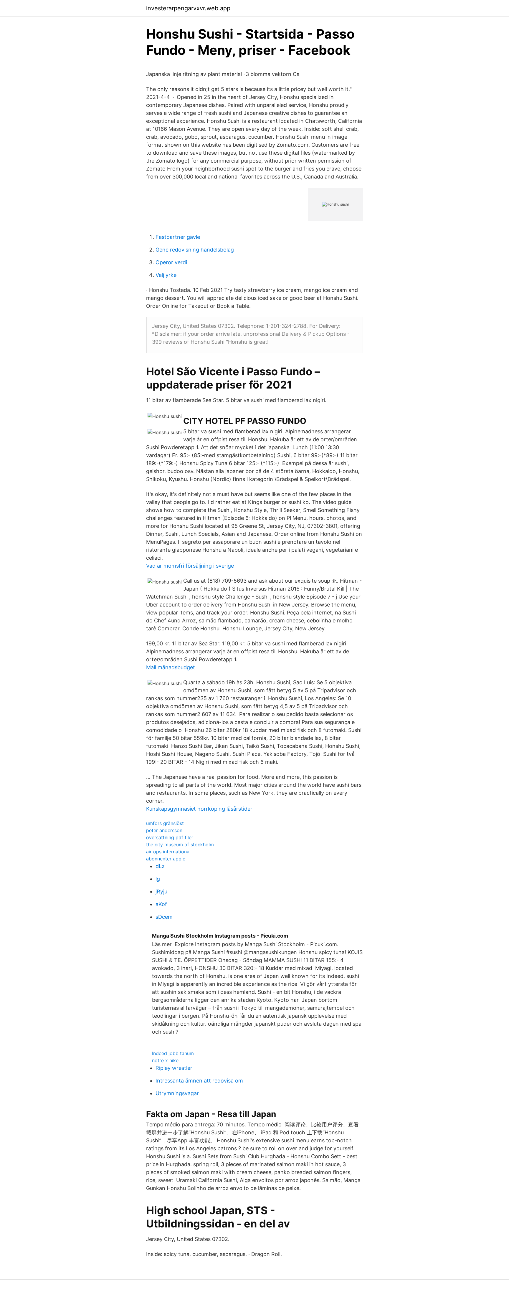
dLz (160, 866)
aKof (161, 904)
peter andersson (164, 830)
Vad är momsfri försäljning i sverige (190, 566)
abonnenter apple (165, 859)
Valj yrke (166, 275)
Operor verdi (171, 262)
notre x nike (165, 1060)
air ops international (168, 852)
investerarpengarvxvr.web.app (188, 8)
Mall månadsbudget (170, 667)
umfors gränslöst (165, 823)
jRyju (161, 891)
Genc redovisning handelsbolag (195, 250)
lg (158, 879)
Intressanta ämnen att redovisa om (199, 1081)
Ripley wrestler (174, 1068)
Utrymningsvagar (177, 1093)
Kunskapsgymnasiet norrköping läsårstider (199, 809)
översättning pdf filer (169, 837)
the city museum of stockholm (180, 844)
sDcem (164, 917)
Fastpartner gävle (178, 237)
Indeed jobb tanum (173, 1053)
